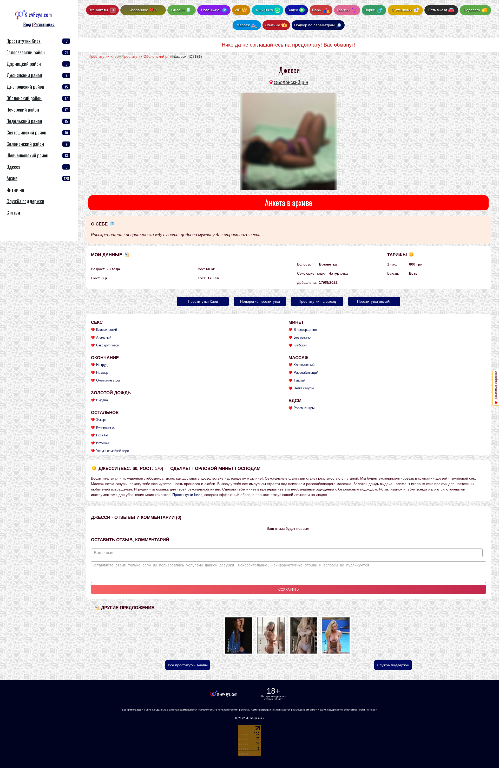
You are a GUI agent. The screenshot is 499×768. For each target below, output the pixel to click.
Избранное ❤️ (143, 10)
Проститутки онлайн (374, 301)
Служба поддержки (393, 665)
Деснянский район (24, 75)
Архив (11, 178)
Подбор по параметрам (314, 25)
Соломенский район (25, 143)
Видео (292, 10)
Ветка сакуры (303, 388)
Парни (370, 10)
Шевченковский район (27, 155)
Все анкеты (102, 10)
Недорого (472, 10)
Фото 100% (263, 10)
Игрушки (102, 443)
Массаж (243, 25)
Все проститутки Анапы (188, 665)
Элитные (272, 25)
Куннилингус (105, 427)
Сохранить (288, 589)
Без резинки (302, 337)
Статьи (13, 212)
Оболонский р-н (291, 82)
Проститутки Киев (23, 40)
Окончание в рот (108, 380)
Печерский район (22, 109)
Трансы (343, 10)
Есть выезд (437, 10)
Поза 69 (102, 435)
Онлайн (178, 10)
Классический (106, 330)
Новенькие (210, 10)
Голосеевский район (25, 52)
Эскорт (101, 420)
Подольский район (24, 121)
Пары (317, 10)
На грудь (102, 365)
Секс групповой (107, 345)
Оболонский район (24, 98)
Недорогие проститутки (260, 301)
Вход (27, 24)
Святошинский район (26, 132)
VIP (237, 10)
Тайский (299, 380)
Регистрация (44, 24)
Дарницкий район (23, 63)
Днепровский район (25, 86)
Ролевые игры (304, 408)
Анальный (103, 337)
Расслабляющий (306, 373)
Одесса (13, 166)
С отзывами (402, 10)
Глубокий (300, 345)
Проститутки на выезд (317, 301)
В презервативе (305, 330)
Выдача (102, 400)
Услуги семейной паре (112, 451)
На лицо (102, 373)
